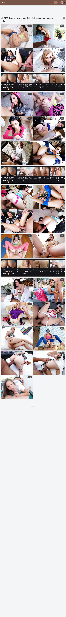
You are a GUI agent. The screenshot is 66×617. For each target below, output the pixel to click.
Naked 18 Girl (5, 2)
